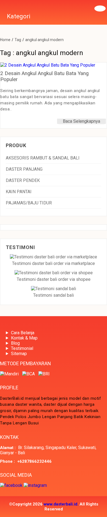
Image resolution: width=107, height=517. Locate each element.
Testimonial (22, 348)
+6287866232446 (34, 461)
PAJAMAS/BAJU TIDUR (29, 202)
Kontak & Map (24, 338)
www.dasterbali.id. (61, 504)
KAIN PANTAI (19, 191)
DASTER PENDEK (23, 180)
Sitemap (19, 353)
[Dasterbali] (1, 7)
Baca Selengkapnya (81, 121)
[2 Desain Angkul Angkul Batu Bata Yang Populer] (47, 65)
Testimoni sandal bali (53, 295)
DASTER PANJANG (24, 169)
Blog (15, 343)
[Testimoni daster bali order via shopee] (53, 272)
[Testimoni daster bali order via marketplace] (53, 256)
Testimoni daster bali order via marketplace (53, 263)
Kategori (18, 16)
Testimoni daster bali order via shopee (54, 279)
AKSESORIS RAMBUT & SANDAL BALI (43, 158)
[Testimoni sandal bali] (53, 288)
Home (5, 40)
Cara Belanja (22, 332)
